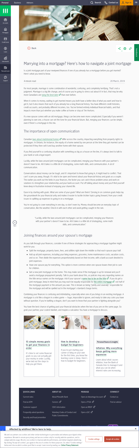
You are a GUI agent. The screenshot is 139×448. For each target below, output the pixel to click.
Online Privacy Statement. (70, 445)
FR (136, 3)
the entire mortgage (103, 281)
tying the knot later (50, 94)
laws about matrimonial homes (45, 139)
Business (17, 2)
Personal (5, 2)
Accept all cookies (112, 439)
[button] (96, 2)
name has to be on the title (94, 278)
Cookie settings (94, 439)
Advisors (30, 2)
